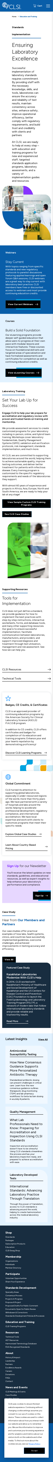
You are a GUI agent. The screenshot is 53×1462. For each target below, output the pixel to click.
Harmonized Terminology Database (21, 1343)
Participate (12, 1274)
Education (10, 1247)
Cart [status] (39, 5)
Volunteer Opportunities (16, 1278)
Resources (12, 1332)
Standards (10, 1237)
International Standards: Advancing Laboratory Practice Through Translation (26, 1192)
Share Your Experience (15, 1282)
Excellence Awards (13, 1368)
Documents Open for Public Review (20, 1309)
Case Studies (11, 1395)
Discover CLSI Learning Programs (23, 752)
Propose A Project (13, 1302)
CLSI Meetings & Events (15, 1392)
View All (9, 959)
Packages (9, 1240)
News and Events (16, 1387)
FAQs (7, 1378)
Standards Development (20, 1287)
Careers (8, 1371)
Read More (12, 1021)
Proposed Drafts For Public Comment (21, 1306)
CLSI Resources (11, 669)
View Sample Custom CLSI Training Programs (26, 503)
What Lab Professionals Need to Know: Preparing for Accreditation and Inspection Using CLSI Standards (26, 1130)
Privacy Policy (34, 1444)
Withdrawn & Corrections (16, 1312)
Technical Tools (11, 678)
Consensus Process (13, 1295)
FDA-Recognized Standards (17, 1347)
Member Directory (13, 1268)
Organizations (11, 1261)
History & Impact (12, 1357)
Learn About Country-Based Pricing (20, 846)
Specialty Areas (12, 1292)
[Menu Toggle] (48, 6)
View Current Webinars (20, 304)
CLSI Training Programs (15, 1326)
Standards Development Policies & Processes (24, 1316)
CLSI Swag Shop (12, 1250)
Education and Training (19, 1322)
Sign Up (39, 895)
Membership (13, 1256)
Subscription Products (15, 1244)
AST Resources (11, 1340)
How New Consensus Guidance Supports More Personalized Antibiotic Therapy (25, 1068)
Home (14, 17)
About (9, 1353)
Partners (9, 1364)
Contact (9, 1381)
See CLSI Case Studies (17, 514)
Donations (10, 1374)
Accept (34, 1451)
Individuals (10, 1264)
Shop (8, 1232)
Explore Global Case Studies (20, 834)
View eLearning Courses (21, 372)
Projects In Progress (14, 1299)
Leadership (10, 1361)
